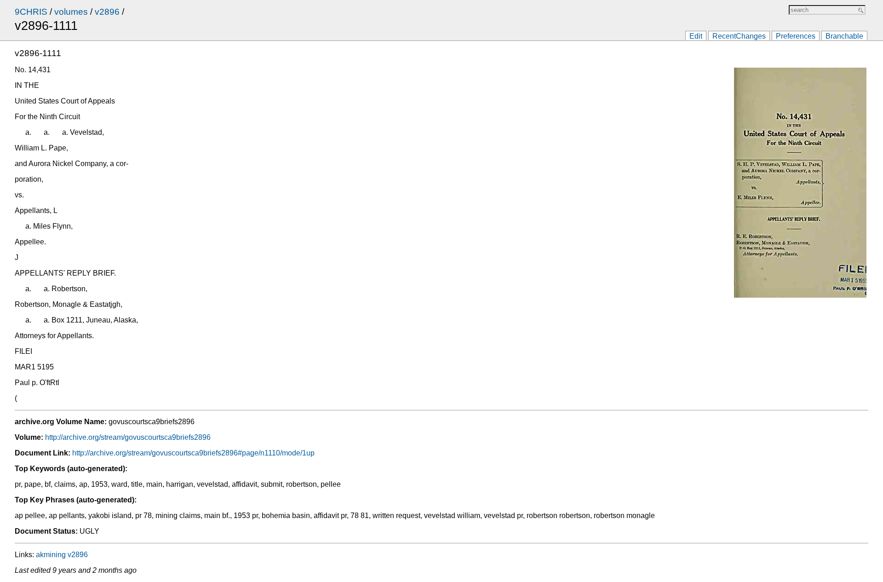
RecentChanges (739, 36)
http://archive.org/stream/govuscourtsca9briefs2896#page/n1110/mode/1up (193, 453)
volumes (71, 12)
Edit (695, 36)
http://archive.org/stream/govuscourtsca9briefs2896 (128, 437)
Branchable (844, 36)
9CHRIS (31, 12)
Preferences (795, 36)
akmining (51, 555)
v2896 (107, 12)
